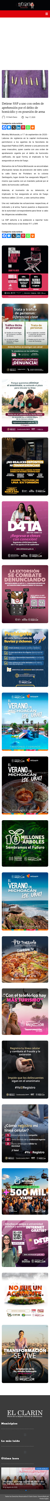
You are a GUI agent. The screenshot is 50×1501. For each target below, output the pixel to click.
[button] (47, 14)
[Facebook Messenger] (9, 127)
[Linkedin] (18, 127)
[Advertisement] (25, 44)
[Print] (32, 127)
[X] (14, 127)
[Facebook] (4, 127)
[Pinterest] (23, 127)
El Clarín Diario (11, 117)
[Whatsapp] (28, 127)
